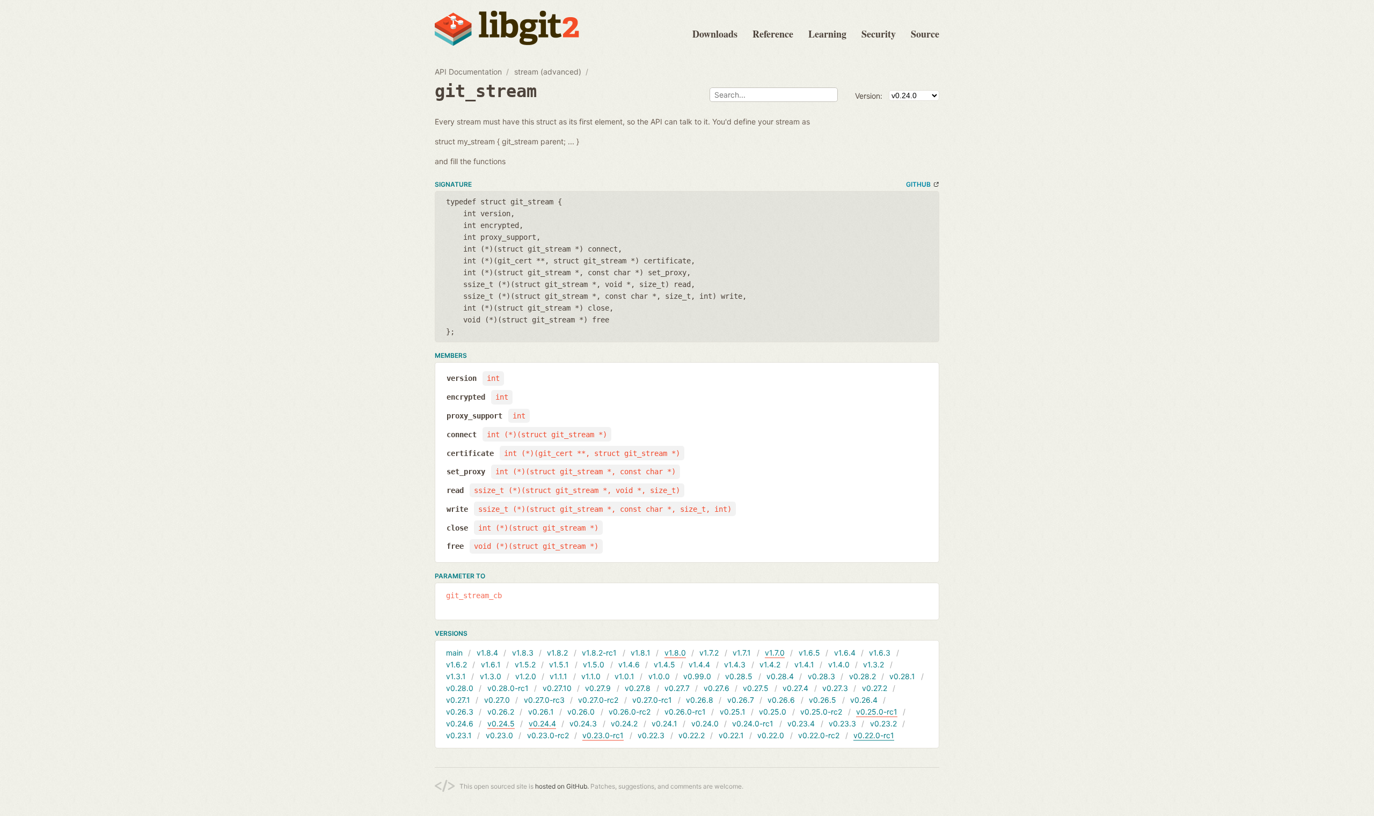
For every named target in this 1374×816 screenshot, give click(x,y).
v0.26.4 (864, 699)
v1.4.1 (804, 664)
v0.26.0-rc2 (630, 711)
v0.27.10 (557, 688)
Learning (827, 34)
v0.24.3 (583, 723)
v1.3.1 (456, 676)
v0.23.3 (842, 723)
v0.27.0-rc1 (652, 699)
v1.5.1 (559, 664)
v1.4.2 (769, 664)
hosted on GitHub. (562, 786)
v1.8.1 (641, 652)
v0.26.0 (581, 711)
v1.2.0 (525, 676)
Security (878, 34)
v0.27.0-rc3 (544, 699)
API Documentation (468, 71)
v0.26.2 (500, 711)
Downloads (714, 34)
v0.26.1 (541, 711)
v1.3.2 (873, 664)
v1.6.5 (809, 652)
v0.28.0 (459, 688)
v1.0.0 (659, 676)
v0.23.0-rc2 (548, 735)
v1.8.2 (557, 652)
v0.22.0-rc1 (873, 735)
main (454, 652)
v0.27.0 (497, 699)
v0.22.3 (651, 735)
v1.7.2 (709, 652)
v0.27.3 (835, 688)
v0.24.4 (542, 723)
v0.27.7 (677, 688)
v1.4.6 (629, 664)
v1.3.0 (490, 676)
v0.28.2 (862, 676)
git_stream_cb (474, 595)
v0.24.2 (624, 723)
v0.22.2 (691, 735)
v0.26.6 (781, 699)
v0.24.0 (705, 723)
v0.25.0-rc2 (821, 711)
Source (925, 34)
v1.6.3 (879, 652)
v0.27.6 (716, 688)
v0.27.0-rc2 (598, 699)
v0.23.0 (499, 735)
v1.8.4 (487, 652)
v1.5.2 (525, 664)
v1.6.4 (845, 652)
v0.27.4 (795, 688)
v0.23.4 (801, 723)
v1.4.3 (735, 664)
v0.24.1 (664, 723)
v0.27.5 (756, 688)
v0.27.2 (874, 688)
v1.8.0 (675, 652)
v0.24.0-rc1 (752, 723)
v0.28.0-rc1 (508, 688)
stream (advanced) (547, 71)
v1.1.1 (558, 676)
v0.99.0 (697, 676)
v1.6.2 (456, 664)
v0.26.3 (459, 711)
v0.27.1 (458, 699)
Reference (772, 34)
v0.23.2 (883, 723)
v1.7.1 (742, 652)
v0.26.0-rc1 (685, 711)
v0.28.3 (821, 676)
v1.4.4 (699, 664)
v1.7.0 (775, 652)
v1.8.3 (522, 652)
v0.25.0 (772, 711)
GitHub (918, 184)
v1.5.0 (593, 664)
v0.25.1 (733, 711)
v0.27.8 (638, 688)
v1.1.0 (591, 676)
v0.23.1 (459, 735)
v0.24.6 (459, 723)
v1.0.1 (624, 676)
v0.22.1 (731, 735)
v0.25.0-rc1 (876, 711)
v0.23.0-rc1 (603, 735)
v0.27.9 (598, 688)
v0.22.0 (770, 735)
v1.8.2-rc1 (599, 652)
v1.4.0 (839, 664)
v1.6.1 (491, 664)
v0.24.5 (501, 723)
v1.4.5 (664, 664)
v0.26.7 (740, 699)
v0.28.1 (902, 676)
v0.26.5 (822, 699)
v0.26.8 (699, 699)
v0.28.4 (780, 676)
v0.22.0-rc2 (818, 735)
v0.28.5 (738, 676)
